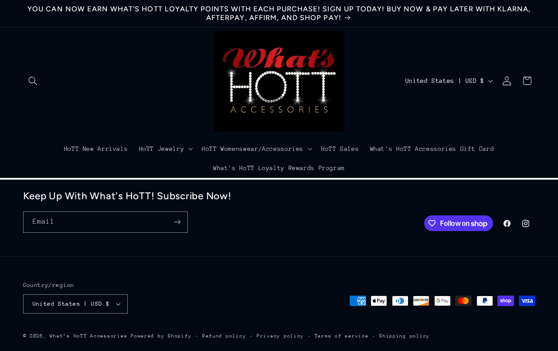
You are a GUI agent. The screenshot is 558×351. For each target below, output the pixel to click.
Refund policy (224, 336)
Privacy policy (280, 336)
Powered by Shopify (161, 336)
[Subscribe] (177, 222)
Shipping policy (404, 336)
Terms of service (342, 336)
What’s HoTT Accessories (88, 336)
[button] (33, 81)
